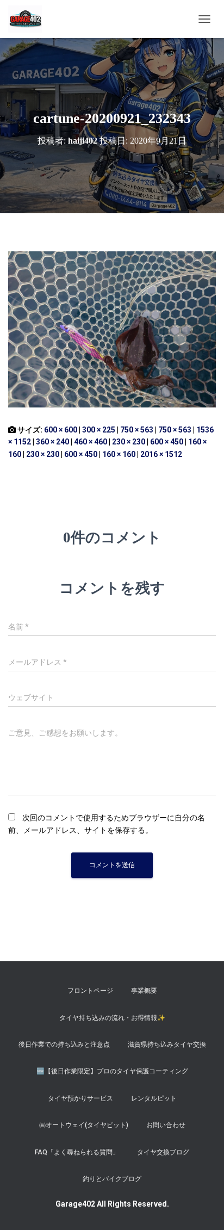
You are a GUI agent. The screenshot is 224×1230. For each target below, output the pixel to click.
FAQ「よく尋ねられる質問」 (77, 1152)
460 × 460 (90, 441)
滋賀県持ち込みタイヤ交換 (167, 1044)
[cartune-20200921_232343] (112, 328)
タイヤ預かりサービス (80, 1098)
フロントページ (90, 990)
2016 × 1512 (161, 454)
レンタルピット (154, 1098)
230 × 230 (128, 441)
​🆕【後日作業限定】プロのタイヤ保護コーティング (112, 1071)
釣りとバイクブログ (112, 1179)
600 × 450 (166, 441)
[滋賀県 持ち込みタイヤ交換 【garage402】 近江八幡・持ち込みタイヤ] (29, 19)
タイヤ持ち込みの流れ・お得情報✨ (112, 1018)
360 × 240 (52, 441)
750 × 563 (136, 429)
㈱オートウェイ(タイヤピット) (83, 1125)
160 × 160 (118, 454)
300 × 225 (98, 429)
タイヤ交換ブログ (163, 1152)
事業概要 (144, 990)
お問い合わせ (165, 1125)
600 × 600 (60, 429)
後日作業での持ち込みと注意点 (64, 1044)
